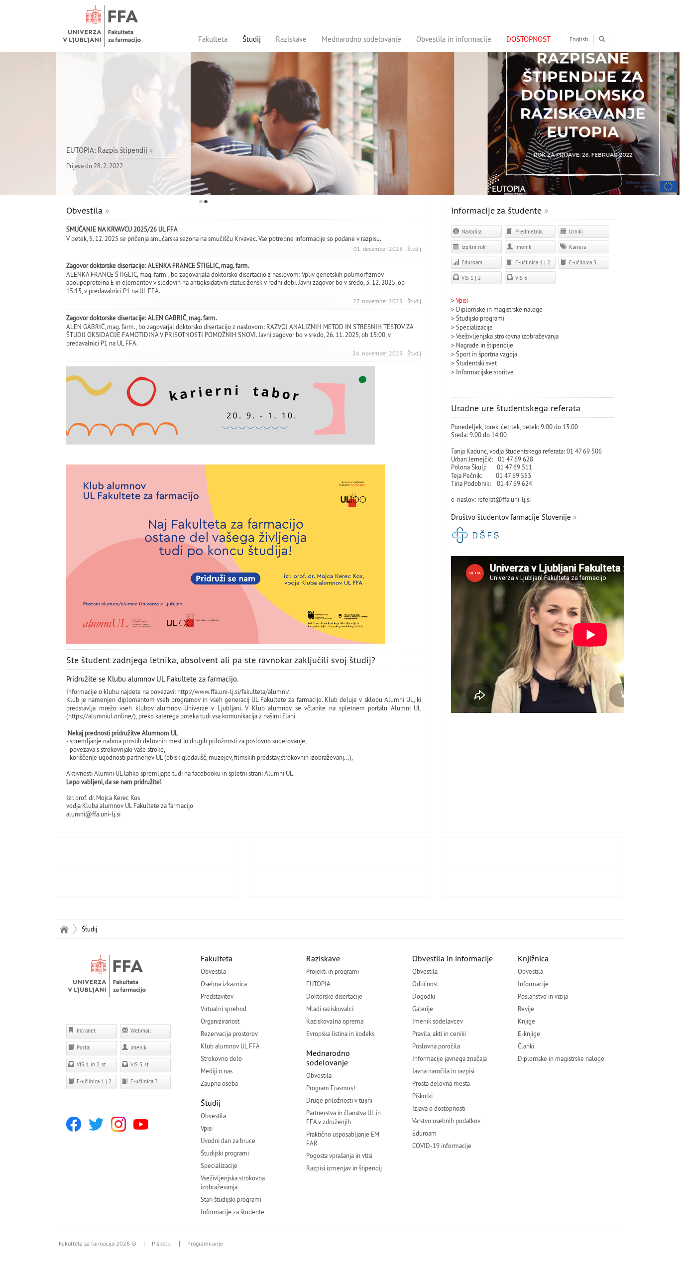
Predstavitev (217, 996)
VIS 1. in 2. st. (91, 1064)
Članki (526, 1046)
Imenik (522, 246)
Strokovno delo (221, 1058)
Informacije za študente (496, 210)
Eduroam (471, 262)
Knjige (526, 1021)
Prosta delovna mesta (441, 1083)
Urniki (575, 231)
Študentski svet (476, 363)
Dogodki (423, 996)
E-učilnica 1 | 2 (532, 262)
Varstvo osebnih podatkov (446, 1121)
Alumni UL (278, 773)
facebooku (206, 773)
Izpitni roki (473, 246)
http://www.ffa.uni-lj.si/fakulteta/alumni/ (233, 691)
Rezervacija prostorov (229, 1034)
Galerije (422, 1009)
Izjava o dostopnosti (438, 1108)
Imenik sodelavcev (437, 1021)
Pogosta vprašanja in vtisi (339, 1155)
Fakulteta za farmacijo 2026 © (97, 1244)
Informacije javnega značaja (449, 1058)
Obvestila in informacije (453, 39)
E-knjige (529, 1034)
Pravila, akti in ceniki (439, 1034)
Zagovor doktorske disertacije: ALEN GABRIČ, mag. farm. (141, 318)
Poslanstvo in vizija (543, 996)
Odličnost (425, 984)
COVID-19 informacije (441, 1146)
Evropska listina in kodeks (340, 1034)
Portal (83, 1047)
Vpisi (207, 1128)
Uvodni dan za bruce (228, 1141)
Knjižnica (533, 958)
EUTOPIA (318, 984)
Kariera (576, 246)
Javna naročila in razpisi (443, 1071)
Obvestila (84, 210)
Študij (251, 39)
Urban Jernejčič (471, 459)
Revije (526, 1009)
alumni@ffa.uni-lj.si (93, 814)
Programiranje (205, 1244)
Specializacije (474, 327)
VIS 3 (520, 277)
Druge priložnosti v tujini (339, 1100)
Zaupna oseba (219, 1083)
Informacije (533, 984)
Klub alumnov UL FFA (230, 1046)
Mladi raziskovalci (329, 1009)
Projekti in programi (332, 971)
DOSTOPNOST (528, 39)
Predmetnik (528, 231)
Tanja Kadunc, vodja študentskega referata (507, 451)
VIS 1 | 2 (470, 277)
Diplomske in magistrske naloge (499, 309)
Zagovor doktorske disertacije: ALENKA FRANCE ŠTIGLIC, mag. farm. (157, 265)
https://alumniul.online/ (101, 716)
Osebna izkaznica (224, 984)
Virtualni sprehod (223, 1009)
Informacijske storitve (485, 372)
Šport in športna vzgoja (486, 354)
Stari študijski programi (231, 1199)
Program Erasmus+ (331, 1088)
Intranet (85, 1030)
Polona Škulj (468, 467)
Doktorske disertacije (334, 996)
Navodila (470, 231)
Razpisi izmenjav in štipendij (344, 1168)
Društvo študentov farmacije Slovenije (511, 517)
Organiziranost (220, 1021)
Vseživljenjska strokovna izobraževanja (507, 336)
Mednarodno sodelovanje (361, 39)
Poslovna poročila (436, 1046)
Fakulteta (212, 39)
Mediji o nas (216, 1071)
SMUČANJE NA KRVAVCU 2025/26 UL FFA (122, 229)
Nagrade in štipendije (484, 345)
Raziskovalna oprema (334, 1021)
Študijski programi (480, 318)
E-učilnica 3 (581, 262)
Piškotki (422, 1096)
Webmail (140, 1030)
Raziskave (291, 39)
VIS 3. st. (139, 1064)
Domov (64, 929)
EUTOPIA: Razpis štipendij (106, 150)
